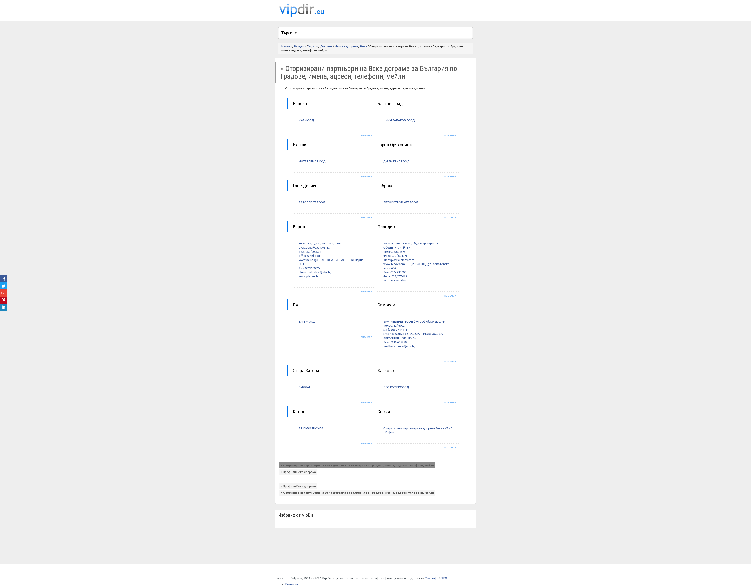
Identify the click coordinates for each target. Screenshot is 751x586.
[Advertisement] (427, 10)
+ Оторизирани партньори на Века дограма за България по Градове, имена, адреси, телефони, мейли (357, 465)
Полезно (291, 584)
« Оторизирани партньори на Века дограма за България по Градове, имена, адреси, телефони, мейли (369, 72)
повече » (365, 135)
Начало (286, 46)
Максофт (431, 578)
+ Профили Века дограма (298, 472)
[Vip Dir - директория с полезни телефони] (300, 10)
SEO (444, 578)
